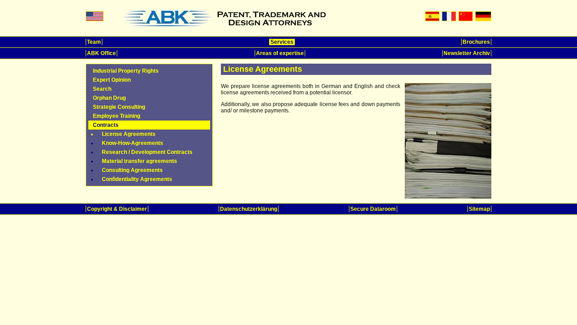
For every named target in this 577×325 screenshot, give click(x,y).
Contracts (106, 125)
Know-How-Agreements (132, 143)
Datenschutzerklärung (248, 209)
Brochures (476, 42)
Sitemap (479, 209)
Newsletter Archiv (467, 53)
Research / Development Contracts (147, 152)
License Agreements (129, 134)
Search (102, 89)
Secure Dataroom (373, 209)
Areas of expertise (280, 53)
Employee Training (116, 116)
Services (281, 42)
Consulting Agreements (132, 170)
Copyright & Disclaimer (117, 209)
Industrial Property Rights (126, 71)
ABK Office (101, 53)
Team (94, 42)
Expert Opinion (112, 80)
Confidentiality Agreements (137, 179)
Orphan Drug (109, 98)
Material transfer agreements (139, 161)
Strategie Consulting (119, 107)
